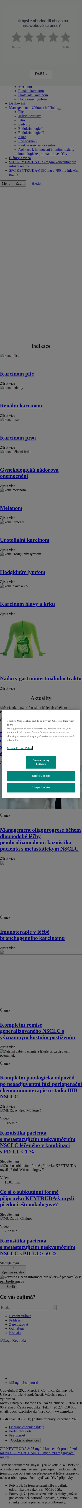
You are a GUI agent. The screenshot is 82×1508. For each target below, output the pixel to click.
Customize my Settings (41, 762)
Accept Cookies (41, 787)
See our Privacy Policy (19, 747)
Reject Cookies (41, 775)
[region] (41, 754)
